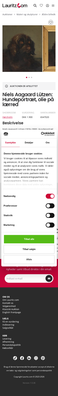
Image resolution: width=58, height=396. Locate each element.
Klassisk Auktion (10, 309)
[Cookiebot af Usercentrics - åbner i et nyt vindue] (41, 134)
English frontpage (11, 312)
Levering (6, 338)
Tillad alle (29, 239)
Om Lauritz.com (10, 299)
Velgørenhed (9, 306)
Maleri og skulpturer (27, 14)
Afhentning (8, 341)
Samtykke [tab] (10, 142)
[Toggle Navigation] (53, 5)
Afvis (29, 259)
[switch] (50, 205)
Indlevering (8, 324)
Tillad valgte (29, 249)
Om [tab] (47, 142)
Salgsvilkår (7, 327)
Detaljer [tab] (29, 142)
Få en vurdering (10, 321)
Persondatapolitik (11, 344)
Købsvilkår (7, 347)
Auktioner (7, 14)
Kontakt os (7, 303)
